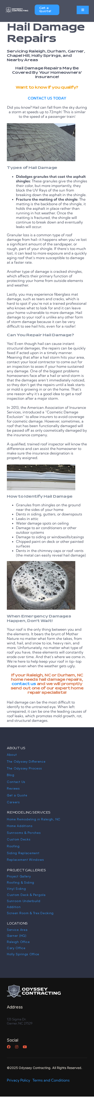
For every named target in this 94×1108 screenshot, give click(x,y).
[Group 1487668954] (34, 986)
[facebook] (8, 1047)
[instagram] (16, 1047)
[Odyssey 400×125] (17, 8)
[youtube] (25, 1047)
